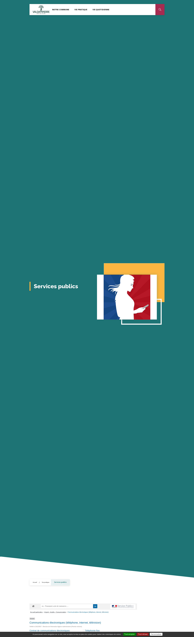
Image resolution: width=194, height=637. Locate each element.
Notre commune (60, 9)
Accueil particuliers (36, 612)
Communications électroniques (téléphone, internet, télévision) (88, 612)
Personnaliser (156, 634)
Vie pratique (80, 9)
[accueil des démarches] (33, 605)
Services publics (60, 582)
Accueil (35, 582)
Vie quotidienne (101, 9)
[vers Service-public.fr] (122, 606)
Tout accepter (129, 634)
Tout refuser (143, 634)
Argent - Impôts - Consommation (55, 612)
